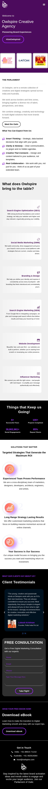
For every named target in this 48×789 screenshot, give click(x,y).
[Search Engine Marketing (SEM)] (38, 307)
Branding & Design (31, 276)
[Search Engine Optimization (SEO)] (38, 207)
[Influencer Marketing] (38, 373)
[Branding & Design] (38, 272)
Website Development (29, 344)
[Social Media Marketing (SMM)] (38, 239)
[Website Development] (38, 340)
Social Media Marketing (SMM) (25, 242)
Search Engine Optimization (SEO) (23, 210)
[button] (44, 4)
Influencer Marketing (30, 377)
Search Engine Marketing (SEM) (24, 310)
